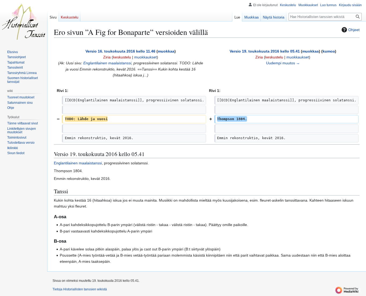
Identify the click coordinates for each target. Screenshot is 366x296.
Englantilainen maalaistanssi (107, 63)
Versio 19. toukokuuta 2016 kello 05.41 (265, 51)
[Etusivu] (23, 21)
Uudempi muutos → (283, 63)
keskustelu (122, 57)
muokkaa (166, 51)
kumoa (329, 51)
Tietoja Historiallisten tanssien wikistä (80, 289)
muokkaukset (145, 57)
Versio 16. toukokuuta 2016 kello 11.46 (120, 51)
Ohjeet (354, 30)
